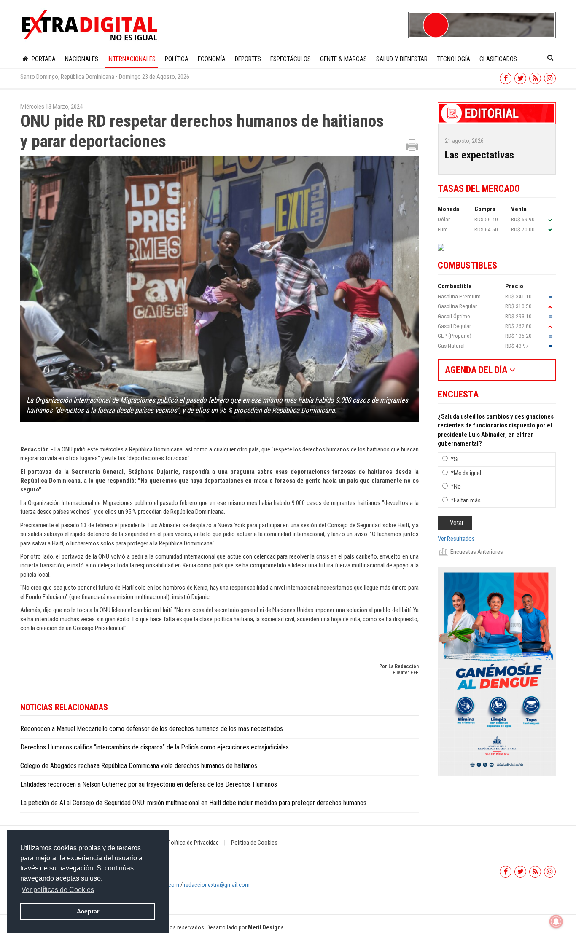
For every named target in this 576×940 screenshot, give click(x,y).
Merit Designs (266, 927)
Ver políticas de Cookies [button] (58, 889)
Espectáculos (290, 59)
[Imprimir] (412, 144)
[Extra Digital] (90, 26)
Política (176, 59)
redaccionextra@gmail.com (217, 884)
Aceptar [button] (88, 911)
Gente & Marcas (343, 59)
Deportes (248, 59)
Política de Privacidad (193, 842)
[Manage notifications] (556, 921)
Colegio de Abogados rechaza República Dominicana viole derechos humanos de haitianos (138, 766)
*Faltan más (466, 500)
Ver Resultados (456, 539)
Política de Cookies (254, 842)
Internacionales (132, 59)
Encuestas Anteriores (476, 552)
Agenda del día (477, 370)
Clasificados (498, 59)
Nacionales (81, 59)
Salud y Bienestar (402, 59)
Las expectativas (479, 155)
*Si (454, 459)
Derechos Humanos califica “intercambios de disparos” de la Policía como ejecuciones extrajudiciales (156, 747)
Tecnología (453, 59)
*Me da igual (466, 473)
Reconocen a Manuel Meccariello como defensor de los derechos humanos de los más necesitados (151, 729)
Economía (212, 59)
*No (456, 486)
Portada (43, 59)
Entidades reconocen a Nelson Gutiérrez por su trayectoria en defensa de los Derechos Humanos (148, 784)
